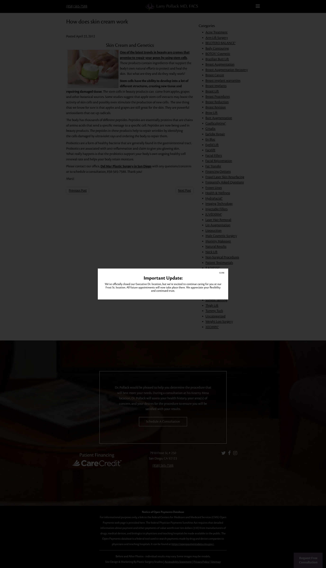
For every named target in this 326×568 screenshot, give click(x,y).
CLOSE (221, 273)
